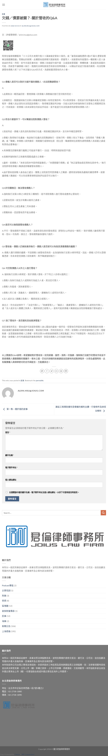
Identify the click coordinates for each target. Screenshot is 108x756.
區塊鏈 (5, 606)
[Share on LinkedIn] (66, 371)
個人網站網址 (10, 480)
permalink (39, 380)
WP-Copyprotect (28, 754)
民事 (3, 14)
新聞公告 (6, 626)
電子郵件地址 (11, 467)
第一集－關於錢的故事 (17, 409)
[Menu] (3, 4)
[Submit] (103, 512)
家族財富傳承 (8, 611)
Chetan (17, 754)
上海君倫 (6, 631)
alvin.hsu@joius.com (30, 26)
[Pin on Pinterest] (61, 371)
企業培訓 (6, 590)
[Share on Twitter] (51, 371)
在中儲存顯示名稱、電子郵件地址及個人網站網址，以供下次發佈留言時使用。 (44, 492)
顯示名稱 (9, 455)
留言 (7, 432)
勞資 (4, 600)
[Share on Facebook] (47, 371)
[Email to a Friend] (56, 371)
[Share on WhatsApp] (42, 371)
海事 (4, 621)
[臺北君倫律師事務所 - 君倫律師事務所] (54, 5)
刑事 (4, 595)
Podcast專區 (8, 585)
